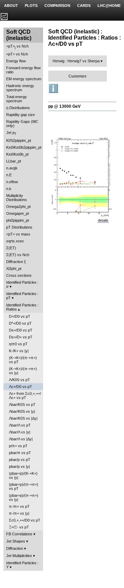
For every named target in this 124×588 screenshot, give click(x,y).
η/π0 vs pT (18, 344)
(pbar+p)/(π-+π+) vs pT (23, 486)
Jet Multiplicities (19, 556)
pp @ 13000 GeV (64, 106)
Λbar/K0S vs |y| (22, 411)
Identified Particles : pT (22, 296)
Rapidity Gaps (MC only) (22, 123)
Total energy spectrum (16, 99)
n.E (9, 175)
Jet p (11, 133)
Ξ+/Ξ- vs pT (19, 527)
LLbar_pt (13, 161)
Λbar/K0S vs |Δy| (23, 418)
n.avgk (12, 168)
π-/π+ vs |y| (19, 513)
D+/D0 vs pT (19, 316)
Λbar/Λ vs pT (20, 425)
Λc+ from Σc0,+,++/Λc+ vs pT (25, 395)
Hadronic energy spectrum (20, 88)
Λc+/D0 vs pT (20, 387)
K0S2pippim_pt (18, 140)
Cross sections (19, 275)
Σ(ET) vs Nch (17, 255)
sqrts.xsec (15, 241)
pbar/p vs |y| (19, 466)
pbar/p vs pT (19, 460)
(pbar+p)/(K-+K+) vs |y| (23, 475)
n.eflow (12, 182)
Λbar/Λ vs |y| (19, 432)
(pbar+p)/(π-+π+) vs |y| (23, 497)
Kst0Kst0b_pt (17, 154)
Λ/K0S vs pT (19, 380)
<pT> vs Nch (17, 46)
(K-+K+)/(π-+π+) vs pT (23, 360)
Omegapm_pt (17, 213)
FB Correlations (19, 534)
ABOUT (11, 5)
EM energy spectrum (23, 79)
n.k (8, 189)
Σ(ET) (11, 248)
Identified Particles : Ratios (22, 307)
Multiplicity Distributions (16, 197)
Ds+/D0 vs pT (20, 330)
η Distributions (18, 108)
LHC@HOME (109, 5)
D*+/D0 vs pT (20, 323)
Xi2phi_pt (13, 268)
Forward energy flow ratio (23, 70)
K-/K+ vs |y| (19, 351)
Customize (77, 76)
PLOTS (31, 5)
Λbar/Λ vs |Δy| (21, 439)
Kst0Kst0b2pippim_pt (23, 147)
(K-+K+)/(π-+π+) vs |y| (23, 371)
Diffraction (14, 548)
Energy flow (16, 61)
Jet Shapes (15, 541)
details (103, 220)
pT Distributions (19, 227)
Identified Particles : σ (22, 284)
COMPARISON (57, 5)
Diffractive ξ (16, 262)
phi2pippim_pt (17, 220)
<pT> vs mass (18, 234)
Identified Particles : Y (22, 565)
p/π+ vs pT (18, 446)
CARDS (84, 5)
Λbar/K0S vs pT (22, 404)
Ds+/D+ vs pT (20, 337)
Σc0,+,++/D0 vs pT (24, 520)
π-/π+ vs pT (19, 506)
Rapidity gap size (20, 115)
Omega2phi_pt (18, 206)
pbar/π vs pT (20, 453)
